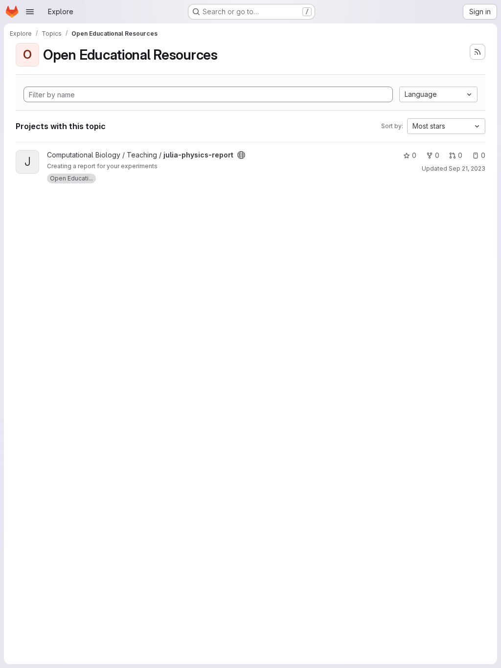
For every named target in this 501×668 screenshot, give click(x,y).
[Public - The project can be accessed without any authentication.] (241, 155)
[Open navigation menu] (30, 12)
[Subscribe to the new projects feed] (477, 52)
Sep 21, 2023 (467, 168)
